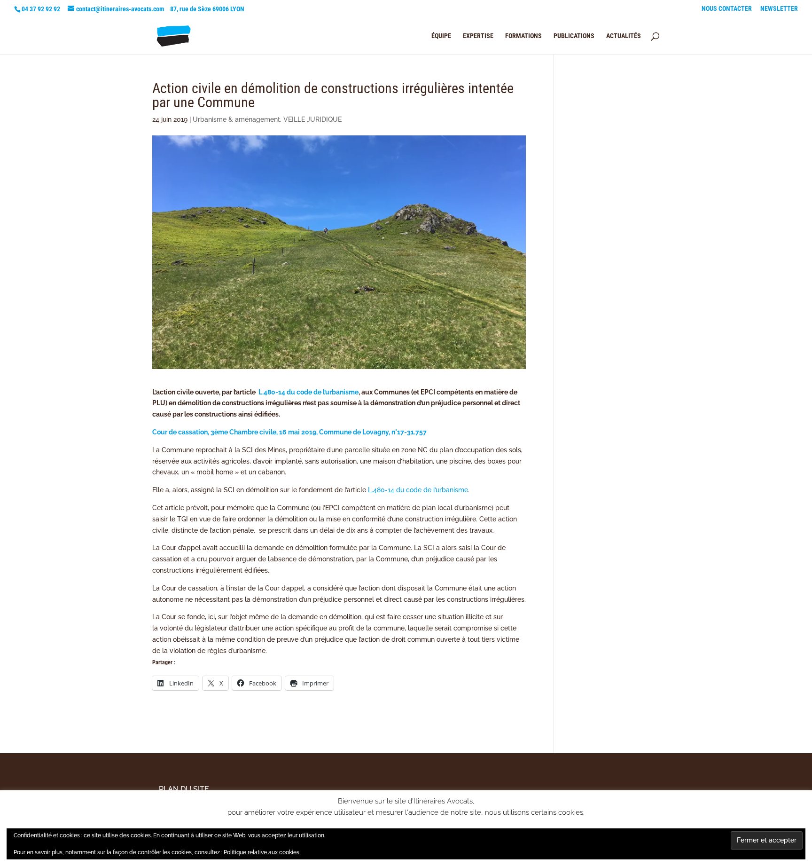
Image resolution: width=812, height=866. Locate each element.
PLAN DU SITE (184, 789)
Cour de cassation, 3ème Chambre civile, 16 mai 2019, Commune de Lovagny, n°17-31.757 (289, 432)
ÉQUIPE (441, 35)
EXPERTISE (478, 35)
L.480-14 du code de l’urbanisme (308, 392)
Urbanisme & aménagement (236, 119)
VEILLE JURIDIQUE (312, 119)
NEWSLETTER (779, 8)
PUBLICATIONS (574, 35)
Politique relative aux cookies (261, 852)
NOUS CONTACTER (727, 8)
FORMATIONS (523, 35)
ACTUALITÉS (623, 35)
